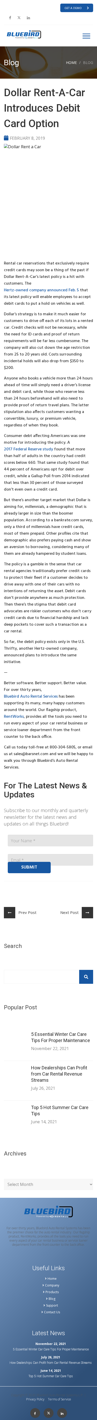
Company (52, 1285)
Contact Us (52, 1312)
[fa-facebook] (10, 17)
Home (71, 62)
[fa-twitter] (19, 17)
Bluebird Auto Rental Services (31, 696)
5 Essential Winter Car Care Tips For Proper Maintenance (60, 1037)
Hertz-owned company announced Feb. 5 (41, 290)
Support (52, 1305)
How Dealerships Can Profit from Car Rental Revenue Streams (59, 1074)
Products (52, 1292)
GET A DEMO (73, 8)
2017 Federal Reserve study (28, 449)
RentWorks (14, 716)
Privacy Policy (35, 1399)
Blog (52, 1299)
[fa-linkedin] (28, 17)
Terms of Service (59, 1399)
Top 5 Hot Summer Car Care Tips (59, 1110)
